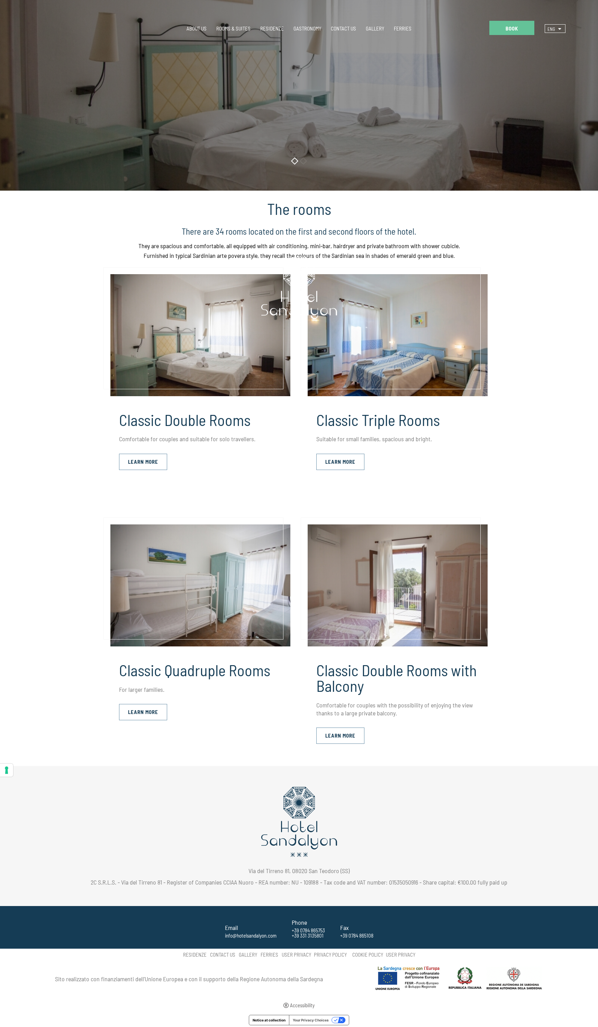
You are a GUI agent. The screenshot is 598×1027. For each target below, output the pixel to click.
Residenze (272, 28)
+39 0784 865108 (356, 935)
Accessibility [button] (302, 1005)
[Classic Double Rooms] (200, 334)
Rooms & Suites (233, 28)
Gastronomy (307, 28)
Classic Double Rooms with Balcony (396, 678)
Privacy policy (330, 954)
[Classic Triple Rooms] (398, 334)
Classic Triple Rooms (378, 420)
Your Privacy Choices (311, 1020)
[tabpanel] (299, 95)
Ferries (402, 28)
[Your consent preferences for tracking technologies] (6, 770)
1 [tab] (294, 161)
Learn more (143, 462)
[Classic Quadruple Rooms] (200, 585)
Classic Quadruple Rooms (194, 670)
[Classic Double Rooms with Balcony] (398, 585)
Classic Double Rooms (185, 420)
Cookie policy (367, 954)
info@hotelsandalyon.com (251, 935)
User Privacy (296, 954)
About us (197, 28)
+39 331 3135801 (308, 935)
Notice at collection (269, 1020)
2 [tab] (303, 161)
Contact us (343, 28)
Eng (551, 29)
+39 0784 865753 (308, 930)
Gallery (375, 28)
